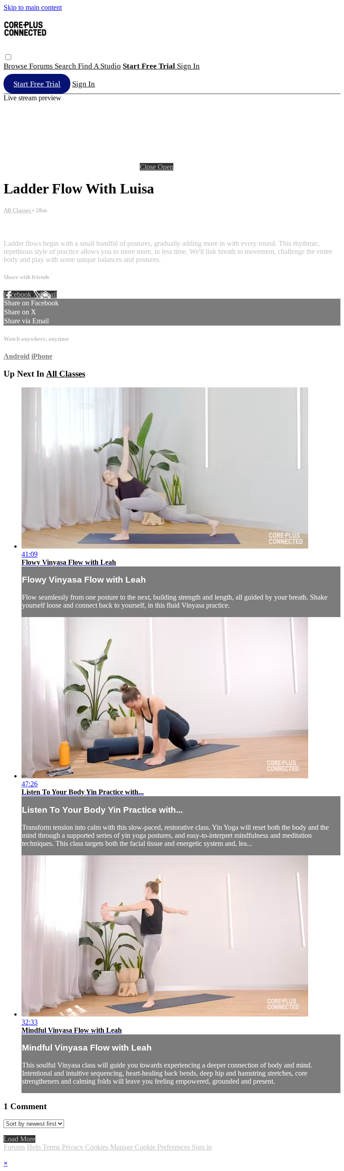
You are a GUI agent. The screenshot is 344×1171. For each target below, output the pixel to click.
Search (66, 66)
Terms (52, 1147)
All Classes (18, 210)
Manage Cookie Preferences (151, 1147)
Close (149, 167)
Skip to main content (33, 7)
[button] (8, 57)
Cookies (97, 1147)
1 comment (19, 228)
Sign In (83, 84)
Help (35, 1147)
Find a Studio (99, 66)
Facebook (18, 294)
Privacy (73, 1147)
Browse (16, 66)
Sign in (188, 66)
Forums (42, 66)
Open (165, 167)
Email (48, 294)
